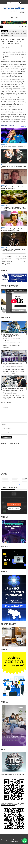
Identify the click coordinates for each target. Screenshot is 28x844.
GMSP (8, 340)
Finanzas (8, 350)
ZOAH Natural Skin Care (12, 368)
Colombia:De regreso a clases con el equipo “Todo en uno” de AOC (21, 259)
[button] (24, 840)
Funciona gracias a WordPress (8, 840)
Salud (8, 321)
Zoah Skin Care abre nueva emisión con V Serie (13, 363)
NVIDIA (15, 393)
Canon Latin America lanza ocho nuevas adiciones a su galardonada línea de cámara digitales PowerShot (7, 261)
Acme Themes (14, 841)
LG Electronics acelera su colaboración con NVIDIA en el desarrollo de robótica (13, 389)
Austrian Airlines (10, 47)
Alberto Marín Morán (14, 46)
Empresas (4, 321)
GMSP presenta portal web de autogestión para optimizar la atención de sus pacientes (13, 335)
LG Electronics (10, 393)
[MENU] (1, 27)
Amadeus (3, 47)
